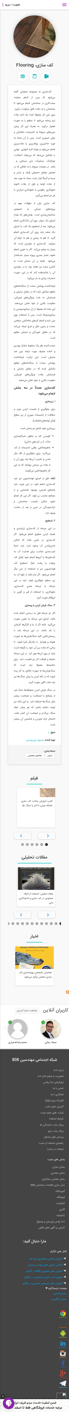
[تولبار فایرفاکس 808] (63, 1325)
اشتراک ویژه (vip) (54, 1101)
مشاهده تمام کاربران (27, 1011)
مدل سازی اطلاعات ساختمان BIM (47, 1185)
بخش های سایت (56, 1159)
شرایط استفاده (56, 1119)
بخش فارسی (59, 1293)
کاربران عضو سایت (54, 1107)
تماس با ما (58, 1088)
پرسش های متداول (54, 1137)
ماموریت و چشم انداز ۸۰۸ (51, 1076)
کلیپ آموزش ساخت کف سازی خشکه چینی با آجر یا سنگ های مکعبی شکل (37, 803)
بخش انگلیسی (58, 1299)
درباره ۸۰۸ (58, 1070)
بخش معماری (58, 1173)
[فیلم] (46, 76)
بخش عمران (58, 1167)
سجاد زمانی (51, 1042)
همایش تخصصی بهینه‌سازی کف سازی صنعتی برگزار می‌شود (35, 974)
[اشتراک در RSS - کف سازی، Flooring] (67, 993)
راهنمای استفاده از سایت (51, 1143)
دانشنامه (61, 1215)
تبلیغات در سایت (55, 1149)
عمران (50, 755)
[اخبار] (22, 76)
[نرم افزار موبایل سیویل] (63, 1335)
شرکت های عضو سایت (52, 1113)
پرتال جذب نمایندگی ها (52, 1125)
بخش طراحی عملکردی (53, 1179)
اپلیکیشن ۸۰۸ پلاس (53, 1082)
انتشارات (60, 1203)
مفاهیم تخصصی (35, 755)
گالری (62, 1209)
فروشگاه (61, 1197)
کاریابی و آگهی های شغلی (52, 1228)
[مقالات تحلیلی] (34, 76)
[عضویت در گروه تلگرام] (63, 1385)
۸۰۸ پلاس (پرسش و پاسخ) (51, 1222)
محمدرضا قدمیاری (17, 1042)
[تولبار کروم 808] (63, 1315)
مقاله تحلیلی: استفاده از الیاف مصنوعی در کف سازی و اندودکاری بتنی (36, 898)
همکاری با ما (57, 1094)
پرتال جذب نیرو (56, 1131)
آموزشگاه (60, 1191)
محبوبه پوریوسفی (35, 740)
